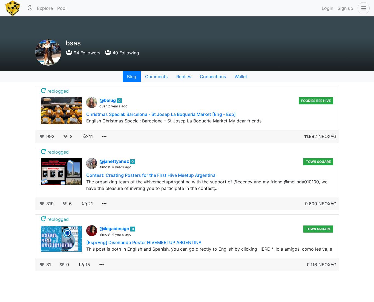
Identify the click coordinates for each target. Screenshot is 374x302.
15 (87, 264)
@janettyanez (114, 161)
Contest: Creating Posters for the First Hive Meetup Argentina (150, 175)
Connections (213, 76)
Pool (62, 8)
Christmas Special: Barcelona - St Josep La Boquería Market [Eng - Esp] (161, 114)
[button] (362, 8)
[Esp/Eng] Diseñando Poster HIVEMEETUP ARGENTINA (144, 242)
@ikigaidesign (114, 228)
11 (90, 136)
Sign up (345, 8)
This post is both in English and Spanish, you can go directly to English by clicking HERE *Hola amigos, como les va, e (209, 249)
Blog (131, 76)
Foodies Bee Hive (316, 101)
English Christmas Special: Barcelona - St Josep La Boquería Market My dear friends (173, 121)
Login (327, 8)
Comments (156, 76)
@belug (108, 100)
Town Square (318, 162)
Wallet (241, 76)
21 (90, 203)
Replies (183, 76)
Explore (45, 8)
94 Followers (86, 52)
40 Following (125, 52)
